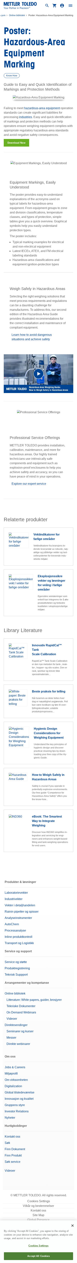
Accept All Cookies (38, 1256)
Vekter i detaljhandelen (20, 905)
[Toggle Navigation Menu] (70, 6)
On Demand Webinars (21, 1012)
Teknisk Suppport (16, 974)
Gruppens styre (15, 1105)
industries (25, 117)
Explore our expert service (29, 483)
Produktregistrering (17, 968)
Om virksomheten (16, 1079)
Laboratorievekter (16, 892)
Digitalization (13, 1086)
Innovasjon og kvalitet (19, 1098)
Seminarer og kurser (20, 1031)
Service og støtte (16, 962)
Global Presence (38, 1219)
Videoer (12, 1018)
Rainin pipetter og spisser (21, 911)
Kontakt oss (12, 1136)
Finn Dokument (15, 1149)
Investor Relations (17, 1111)
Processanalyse (15, 930)
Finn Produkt (13, 1155)
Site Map (38, 1215)
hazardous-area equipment (42, 108)
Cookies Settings (38, 1201)
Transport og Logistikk (19, 943)
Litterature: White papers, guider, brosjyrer (34, 999)
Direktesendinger (16, 1025)
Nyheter (10, 1117)
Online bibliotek (17, 15)
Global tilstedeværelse (19, 1092)
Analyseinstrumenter (18, 917)
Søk (7, 1142)
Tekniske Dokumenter (21, 1006)
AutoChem (12, 924)
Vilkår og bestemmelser (38, 1205)
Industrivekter (13, 899)
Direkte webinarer (18, 1043)
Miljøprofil (11, 1073)
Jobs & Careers (15, 1067)
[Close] (72, 1225)
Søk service (12, 1161)
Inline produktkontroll (18, 936)
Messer (11, 1037)
